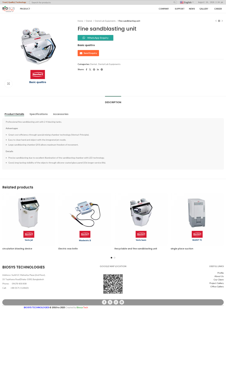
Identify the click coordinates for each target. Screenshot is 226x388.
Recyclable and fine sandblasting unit (136, 248)
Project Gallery (216, 283)
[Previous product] (216, 21)
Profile (220, 273)
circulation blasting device (17, 248)
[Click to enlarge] (8, 84)
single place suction (182, 248)
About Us (219, 276)
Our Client (219, 279)
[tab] (113, 100)
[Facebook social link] (86, 70)
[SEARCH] (174, 2)
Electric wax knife (68, 248)
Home (80, 21)
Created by (76, 307)
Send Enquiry (90, 53)
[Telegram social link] (102, 70)
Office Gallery (217, 286)
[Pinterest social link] (94, 70)
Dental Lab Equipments (105, 21)
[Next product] (222, 21)
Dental (89, 21)
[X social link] (90, 70)
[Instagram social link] (116, 302)
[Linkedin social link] (98, 70)
